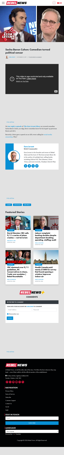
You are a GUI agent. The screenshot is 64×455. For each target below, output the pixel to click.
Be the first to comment (35, 57)
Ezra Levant (12, 57)
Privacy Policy (9, 391)
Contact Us (8, 404)
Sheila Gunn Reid (39, 243)
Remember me (14, 314)
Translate (18, 434)
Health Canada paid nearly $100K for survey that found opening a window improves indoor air (45, 272)
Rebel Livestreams (11, 279)
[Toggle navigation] (3, 3)
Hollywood (17, 204)
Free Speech (27, 204)
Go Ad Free (11, 122)
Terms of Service (10, 394)
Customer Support (10, 400)
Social (7, 407)
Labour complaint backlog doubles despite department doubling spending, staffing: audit (45, 236)
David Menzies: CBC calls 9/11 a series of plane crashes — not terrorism (18, 235)
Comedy (9, 204)
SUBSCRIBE (29, 306)
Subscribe (8, 397)
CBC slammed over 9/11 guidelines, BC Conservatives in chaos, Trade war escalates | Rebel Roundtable (18, 272)
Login (6, 410)
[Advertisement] (32, 109)
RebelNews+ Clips (11, 240)
